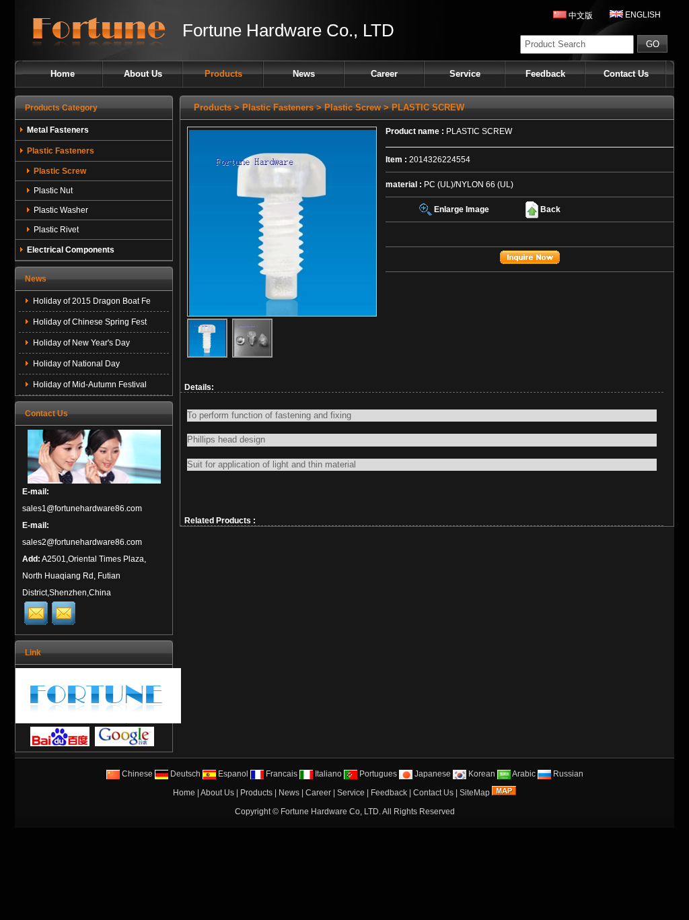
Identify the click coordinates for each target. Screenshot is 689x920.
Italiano (327, 774)
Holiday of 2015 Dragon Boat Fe (91, 301)
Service (464, 74)
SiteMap (475, 792)
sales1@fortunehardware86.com (82, 508)
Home (62, 74)
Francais (280, 774)
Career (384, 74)
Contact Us (626, 74)
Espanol (232, 774)
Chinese (136, 774)
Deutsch (184, 774)
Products (223, 74)
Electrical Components (70, 250)
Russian (567, 774)
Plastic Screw (352, 107)
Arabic (523, 774)
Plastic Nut (53, 190)
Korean (480, 774)
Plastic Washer (61, 210)
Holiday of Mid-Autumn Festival (89, 384)
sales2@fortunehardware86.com (82, 542)
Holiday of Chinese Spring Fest (89, 322)
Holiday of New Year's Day (80, 343)
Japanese (431, 774)
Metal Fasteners (58, 130)
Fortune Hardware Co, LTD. (331, 811)
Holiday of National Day (75, 363)
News (304, 74)
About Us (143, 74)
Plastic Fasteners (278, 107)
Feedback (545, 74)
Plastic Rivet (56, 229)
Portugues (377, 774)
